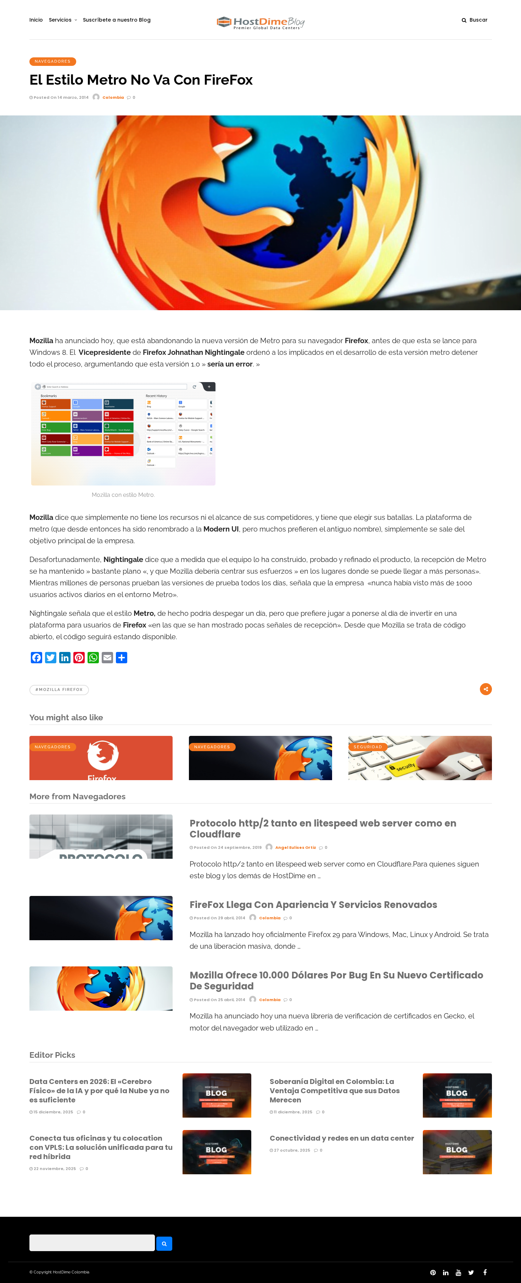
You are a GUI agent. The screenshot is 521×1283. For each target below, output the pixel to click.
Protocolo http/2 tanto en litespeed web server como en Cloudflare (323, 829)
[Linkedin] (445, 1272)
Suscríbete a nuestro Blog (117, 19)
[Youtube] (458, 1272)
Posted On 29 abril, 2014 (219, 918)
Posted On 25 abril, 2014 (219, 1000)
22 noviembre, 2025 (54, 1168)
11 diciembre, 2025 (292, 1112)
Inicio (36, 19)
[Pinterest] (433, 1272)
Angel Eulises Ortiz (295, 847)
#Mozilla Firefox (59, 689)
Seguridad (368, 747)
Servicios (60, 19)
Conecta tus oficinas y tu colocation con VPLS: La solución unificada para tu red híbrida (101, 1147)
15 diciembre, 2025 (53, 1112)
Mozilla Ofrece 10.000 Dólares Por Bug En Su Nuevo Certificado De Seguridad (336, 981)
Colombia (113, 97)
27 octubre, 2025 (291, 1150)
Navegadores (53, 61)
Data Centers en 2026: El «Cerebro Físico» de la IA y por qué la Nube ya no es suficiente (99, 1091)
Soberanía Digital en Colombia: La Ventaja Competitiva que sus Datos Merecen (335, 1091)
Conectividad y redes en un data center (342, 1138)
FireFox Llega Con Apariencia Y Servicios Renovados (313, 904)
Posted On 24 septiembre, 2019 (227, 847)
